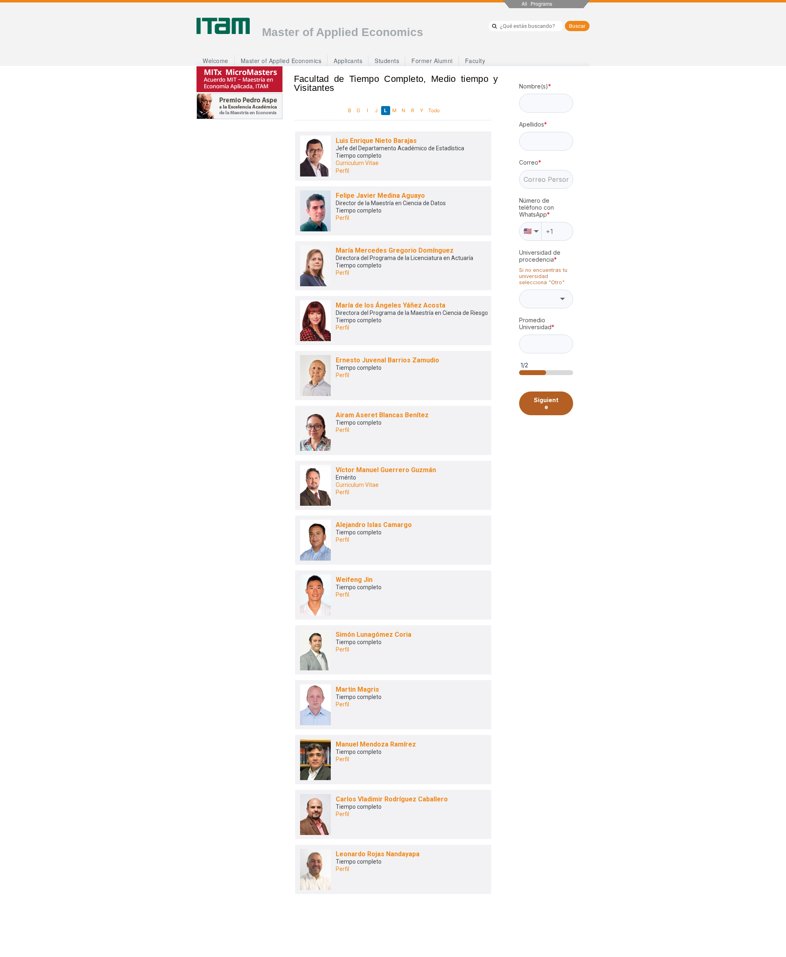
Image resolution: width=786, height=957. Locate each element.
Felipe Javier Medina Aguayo (380, 195)
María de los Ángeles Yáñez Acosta (390, 305)
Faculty (475, 61)
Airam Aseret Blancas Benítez (382, 415)
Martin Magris (357, 689)
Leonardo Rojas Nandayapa (378, 854)
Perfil (342, 170)
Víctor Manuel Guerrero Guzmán (386, 470)
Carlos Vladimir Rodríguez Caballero (392, 799)
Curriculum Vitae (357, 163)
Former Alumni (432, 61)
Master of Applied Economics (281, 61)
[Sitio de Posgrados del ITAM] (223, 26)
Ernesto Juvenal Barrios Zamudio (387, 360)
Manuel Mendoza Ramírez (376, 744)
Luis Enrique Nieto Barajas (376, 141)
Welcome (215, 61)
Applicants (348, 61)
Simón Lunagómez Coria (373, 634)
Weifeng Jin (354, 580)
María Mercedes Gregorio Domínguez (395, 250)
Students (387, 61)
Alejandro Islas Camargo (374, 525)
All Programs (537, 3)
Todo (434, 110)
